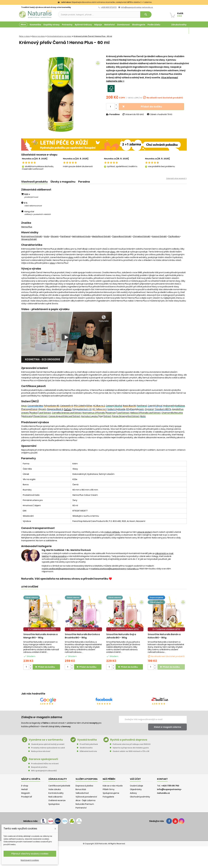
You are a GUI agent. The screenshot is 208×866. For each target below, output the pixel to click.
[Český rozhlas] (43, 821)
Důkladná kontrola (88, 751)
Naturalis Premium (85, 804)
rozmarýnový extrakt (31, 236)
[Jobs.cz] (58, 821)
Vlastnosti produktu (34, 181)
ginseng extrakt (29, 239)
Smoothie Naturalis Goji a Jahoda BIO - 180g (121, 636)
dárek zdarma (31, 597)
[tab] (34, 182)
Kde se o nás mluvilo (113, 785)
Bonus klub (81, 789)
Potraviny (67, 24)
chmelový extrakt (141, 236)
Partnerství (81, 807)
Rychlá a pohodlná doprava (128, 739)
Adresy (133, 793)
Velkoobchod (82, 793)
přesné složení (144, 532)
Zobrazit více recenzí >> (176, 178)
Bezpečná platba (39, 767)
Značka (26, 222)
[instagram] (181, 821)
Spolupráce (54, 804)
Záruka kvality (178, 24)
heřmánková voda (81, 236)
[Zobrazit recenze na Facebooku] (104, 700)
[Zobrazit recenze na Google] (48, 700)
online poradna (59, 556)
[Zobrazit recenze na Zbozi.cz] (159, 700)
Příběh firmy (108, 789)
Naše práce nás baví (40, 751)
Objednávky (136, 789)
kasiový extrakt (159, 236)
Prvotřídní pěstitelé (89, 744)
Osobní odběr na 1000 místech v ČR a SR (131, 751)
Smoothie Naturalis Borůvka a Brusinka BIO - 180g (82, 636)
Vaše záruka (54, 789)
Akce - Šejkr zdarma (85, 800)
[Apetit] (50, 821)
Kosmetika (35, 24)
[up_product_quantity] (30, 665)
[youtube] (175, 821)
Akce (23, 24)
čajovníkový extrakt (121, 236)
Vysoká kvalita (87, 739)
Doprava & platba (84, 785)
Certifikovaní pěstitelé (59, 785)
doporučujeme (156, 597)
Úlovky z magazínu (63, 181)
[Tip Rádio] (72, 821)
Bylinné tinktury (83, 24)
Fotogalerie (108, 796)
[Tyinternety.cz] (79, 821)
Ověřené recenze (57, 800)
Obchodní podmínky (140, 796)
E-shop (24, 785)
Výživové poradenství (86, 796)
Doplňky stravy (51, 24)
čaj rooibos (174, 236)
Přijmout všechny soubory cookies (29, 853)
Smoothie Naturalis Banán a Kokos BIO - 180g (164, 636)
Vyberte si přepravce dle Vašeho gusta (131, 748)
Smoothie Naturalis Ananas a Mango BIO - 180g (40, 636)
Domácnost (123, 24)
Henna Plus (26, 226)
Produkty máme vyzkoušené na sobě (48, 748)
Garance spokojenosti (43, 759)
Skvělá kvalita (86, 748)
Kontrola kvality (56, 793)
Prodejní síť (26, 796)
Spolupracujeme (111, 793)
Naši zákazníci (55, 796)
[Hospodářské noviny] (65, 821)
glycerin (55, 236)
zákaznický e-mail (164, 553)
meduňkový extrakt (101, 236)
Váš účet (135, 779)
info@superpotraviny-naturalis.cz (137, 7)
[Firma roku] (104, 832)
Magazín (181, 30)
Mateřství (109, 24)
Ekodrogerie (138, 24)
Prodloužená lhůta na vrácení (45, 763)
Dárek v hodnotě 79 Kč (161, 114)
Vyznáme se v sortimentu (46, 739)
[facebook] (169, 821)
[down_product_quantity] (30, 668)
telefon (45, 556)
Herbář (24, 789)
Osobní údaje (136, 785)
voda (46, 236)
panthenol (65, 236)
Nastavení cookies (30, 860)
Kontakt (162, 779)
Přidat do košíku (142, 106)
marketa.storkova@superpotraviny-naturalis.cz (115, 568)
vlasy (112, 251)
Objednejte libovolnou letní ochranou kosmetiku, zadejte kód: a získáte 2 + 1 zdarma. (106, 2)
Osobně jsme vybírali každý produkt (47, 744)
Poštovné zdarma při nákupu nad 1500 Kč (132, 744)
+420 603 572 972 (108, 7)
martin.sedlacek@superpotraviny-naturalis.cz (65, 568)
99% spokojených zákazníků (44, 770)
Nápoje (98, 24)
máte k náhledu (112, 532)
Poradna (84, 181)
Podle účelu (154, 24)
